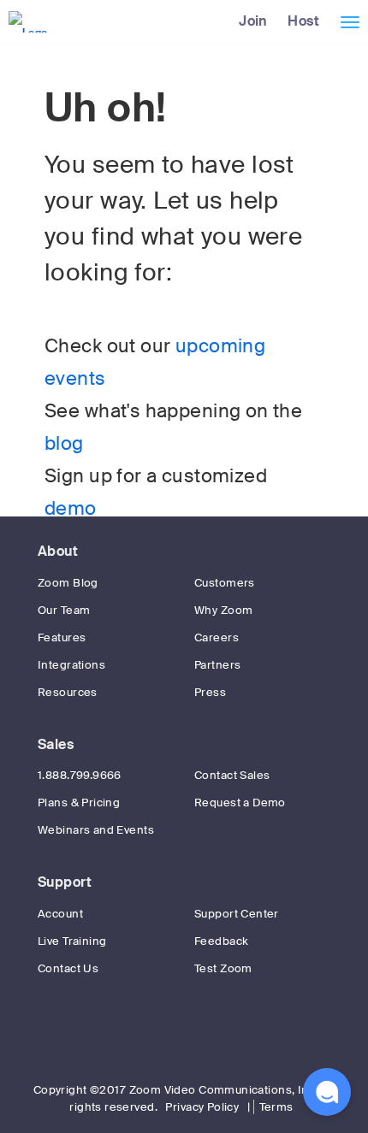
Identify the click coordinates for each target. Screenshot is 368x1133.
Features (62, 637)
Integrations (71, 665)
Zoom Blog (68, 582)
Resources (68, 692)
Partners (217, 665)
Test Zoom (223, 968)
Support (65, 882)
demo (71, 509)
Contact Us (68, 968)
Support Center (236, 913)
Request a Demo (240, 802)
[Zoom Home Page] (26, 21)
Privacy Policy (202, 1107)
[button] (327, 1092)
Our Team (64, 610)
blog (64, 444)
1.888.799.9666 (80, 775)
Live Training (72, 941)
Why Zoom (223, 610)
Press (210, 692)
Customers (224, 582)
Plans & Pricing (79, 802)
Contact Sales (232, 775)
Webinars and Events (96, 830)
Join (253, 21)
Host (303, 21)
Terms (276, 1107)
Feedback (221, 941)
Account (60, 913)
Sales (56, 744)
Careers (216, 637)
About (58, 551)
